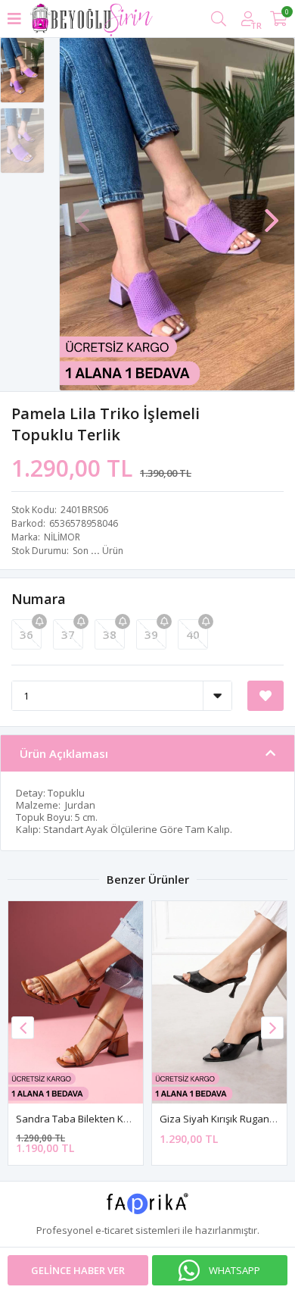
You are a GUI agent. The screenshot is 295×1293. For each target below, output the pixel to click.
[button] (271, 213)
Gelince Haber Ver (78, 1270)
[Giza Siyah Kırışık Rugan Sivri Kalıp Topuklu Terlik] (219, 1002)
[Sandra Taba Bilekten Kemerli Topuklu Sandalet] (75, 1002)
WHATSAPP (234, 1270)
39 (151, 634)
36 (26, 634)
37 (68, 634)
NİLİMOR (62, 537)
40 (193, 634)
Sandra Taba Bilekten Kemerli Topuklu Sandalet (125, 1119)
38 (109, 634)
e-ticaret (114, 1230)
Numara (38, 599)
